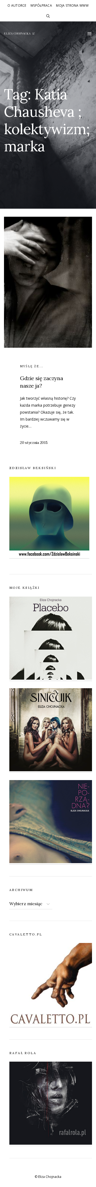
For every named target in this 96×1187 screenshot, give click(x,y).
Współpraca (41, 5)
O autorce (16, 5)
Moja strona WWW (72, 5)
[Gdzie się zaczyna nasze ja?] (48, 337)
